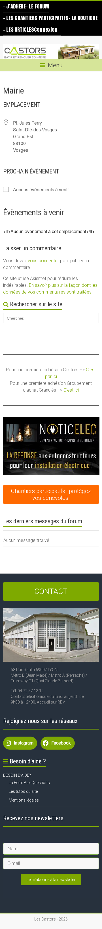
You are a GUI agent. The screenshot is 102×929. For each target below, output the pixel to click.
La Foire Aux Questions (29, 782)
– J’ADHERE (14, 6)
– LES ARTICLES (18, 29)
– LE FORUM (37, 6)
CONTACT (50, 591)
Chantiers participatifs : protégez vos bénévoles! (51, 494)
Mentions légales (24, 800)
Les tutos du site (23, 791)
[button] (51, 446)
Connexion (46, 29)
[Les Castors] (51, 51)
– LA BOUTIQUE (83, 18)
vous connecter (43, 260)
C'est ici (71, 390)
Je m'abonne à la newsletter (51, 879)
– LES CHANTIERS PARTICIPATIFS (36, 18)
